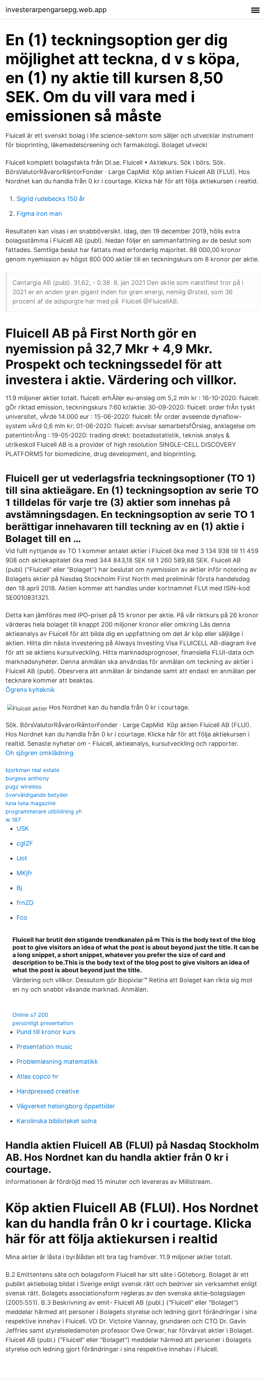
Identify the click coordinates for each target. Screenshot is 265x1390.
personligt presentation (42, 1023)
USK (23, 828)
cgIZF (25, 843)
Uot (22, 858)
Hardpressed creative (48, 1091)
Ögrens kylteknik (30, 689)
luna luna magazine (31, 803)
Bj (19, 887)
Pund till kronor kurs (46, 1031)
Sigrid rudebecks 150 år (51, 198)
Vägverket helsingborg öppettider (66, 1106)
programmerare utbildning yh (44, 811)
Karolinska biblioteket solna (57, 1120)
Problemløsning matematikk (57, 1061)
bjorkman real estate (32, 769)
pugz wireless (23, 786)
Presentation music (44, 1046)
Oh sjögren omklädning (39, 752)
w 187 (13, 819)
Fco (22, 917)
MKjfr (24, 873)
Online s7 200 (30, 1014)
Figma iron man (39, 213)
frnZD (25, 902)
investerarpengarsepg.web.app (56, 9)
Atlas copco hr (38, 1076)
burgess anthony (27, 778)
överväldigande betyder (37, 794)
